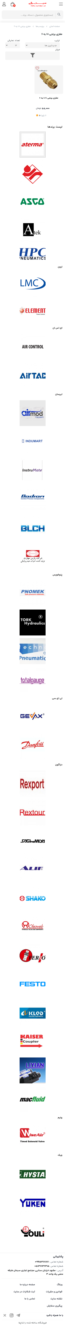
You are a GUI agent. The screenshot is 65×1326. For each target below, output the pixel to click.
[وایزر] (32, 1136)
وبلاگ (59, 1285)
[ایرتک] (32, 375)
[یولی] (32, 1231)
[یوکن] (32, 1203)
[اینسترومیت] (32, 470)
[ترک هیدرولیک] (32, 622)
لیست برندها (54, 127)
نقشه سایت (56, 1299)
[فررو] (32, 955)
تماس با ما (29, 1299)
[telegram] (18, 1316)
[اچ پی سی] (32, 254)
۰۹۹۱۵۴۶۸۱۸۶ (42, 1262)
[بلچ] (32, 527)
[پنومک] (32, 594)
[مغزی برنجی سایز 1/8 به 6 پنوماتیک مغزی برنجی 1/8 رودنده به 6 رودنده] (48, 79)
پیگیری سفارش (54, 1306)
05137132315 (41, 1266)
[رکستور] (32, 812)
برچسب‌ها (40, 26)
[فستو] (32, 984)
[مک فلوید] (32, 1099)
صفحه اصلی (54, 26)
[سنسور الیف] (32, 869)
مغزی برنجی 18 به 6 (22, 26)
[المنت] (32, 309)
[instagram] (11, 1316)
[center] (59, 14)
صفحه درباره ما (27, 1285)
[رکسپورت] (32, 783)
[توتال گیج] (32, 680)
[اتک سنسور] (32, 230)
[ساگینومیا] (32, 841)
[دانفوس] (32, 746)
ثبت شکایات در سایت (24, 1292)
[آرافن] (32, 173)
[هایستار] (32, 1174)
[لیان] (32, 1070)
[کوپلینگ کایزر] (32, 1041)
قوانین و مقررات (54, 1292)
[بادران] (32, 499)
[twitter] (4, 1316)
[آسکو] (32, 202)
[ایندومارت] (32, 441)
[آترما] (32, 144)
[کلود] (32, 1013)
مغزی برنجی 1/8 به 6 (48, 98)
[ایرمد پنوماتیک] (32, 413)
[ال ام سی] (32, 283)
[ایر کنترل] (32, 347)
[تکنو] (32, 651)
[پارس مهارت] (32, 556)
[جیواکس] (32, 717)
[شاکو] (32, 898)
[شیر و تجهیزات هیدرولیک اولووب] (32, 927)
